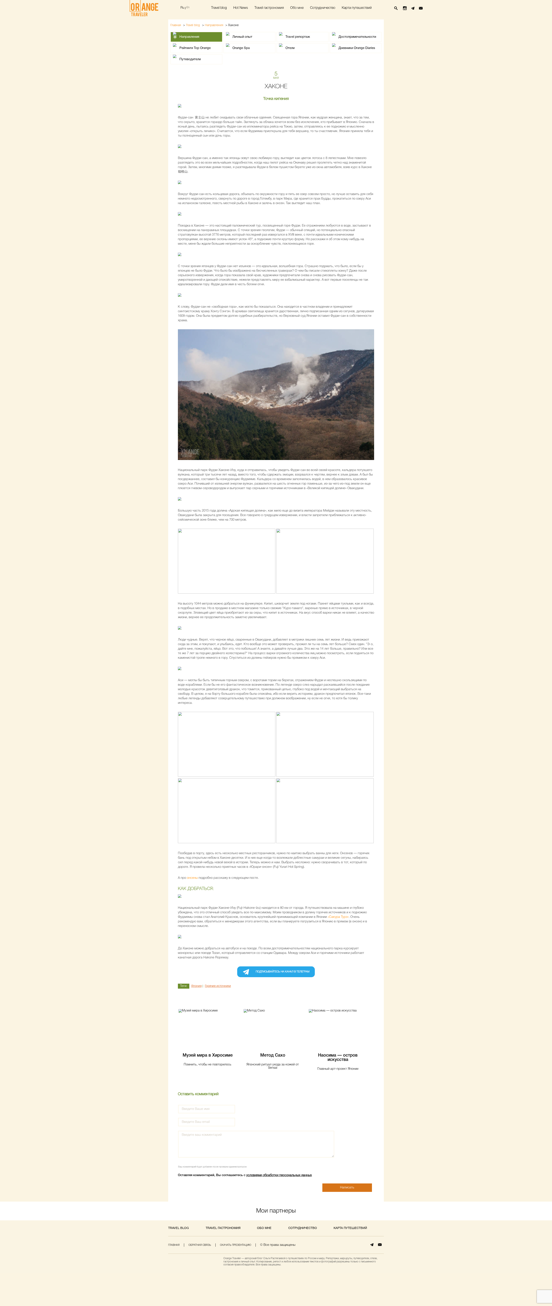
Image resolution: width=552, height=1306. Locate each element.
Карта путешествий (357, 7)
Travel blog (219, 7)
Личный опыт (242, 36)
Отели (290, 48)
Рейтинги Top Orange (195, 48)
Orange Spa (241, 48)
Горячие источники (218, 986)
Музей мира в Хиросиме (208, 1055)
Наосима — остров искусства (338, 1058)
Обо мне (297, 7)
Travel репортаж (297, 36)
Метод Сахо (272, 1055)
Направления (214, 25)
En (188, 7)
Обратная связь (199, 1245)
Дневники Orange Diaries (357, 48)
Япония (196, 986)
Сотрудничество (322, 7)
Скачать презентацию (235, 1245)
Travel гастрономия (269, 7)
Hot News (240, 7)
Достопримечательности (357, 36)
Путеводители (190, 59)
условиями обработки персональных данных (279, 1175)
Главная (175, 25)
